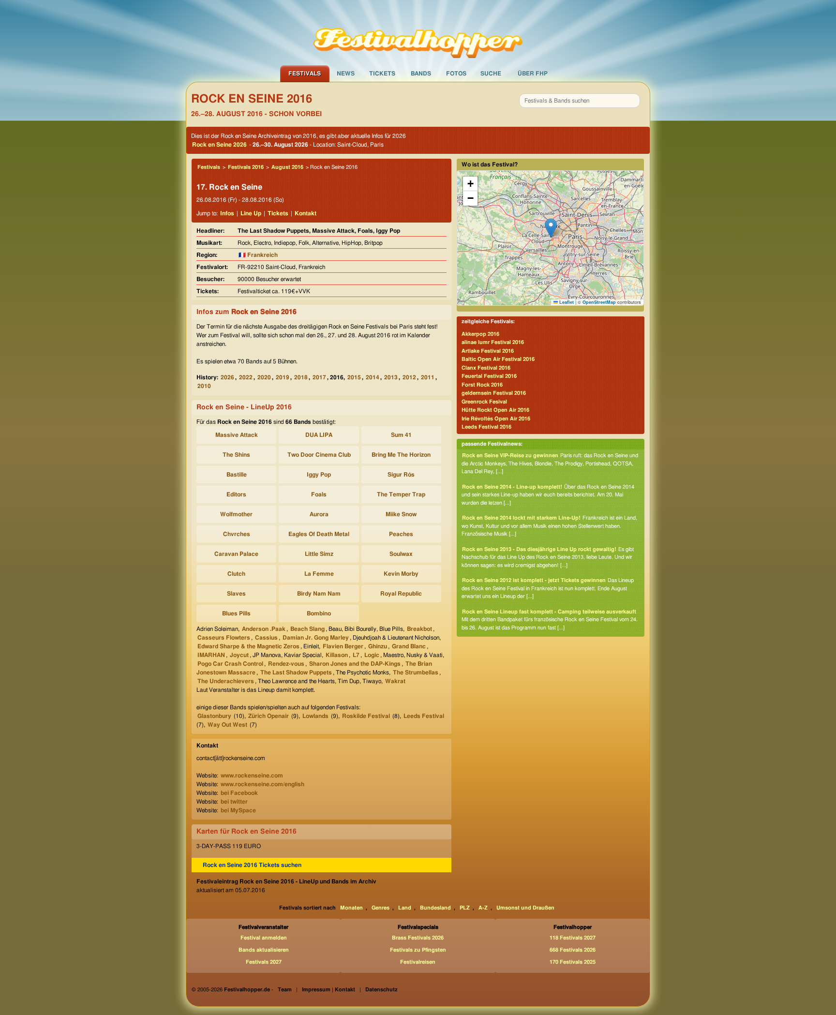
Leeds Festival (423, 716)
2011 (427, 377)
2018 (301, 377)
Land (404, 908)
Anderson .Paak (263, 629)
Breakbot (419, 629)
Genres (380, 908)
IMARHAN (211, 655)
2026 (227, 377)
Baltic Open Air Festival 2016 (498, 359)
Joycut (239, 655)
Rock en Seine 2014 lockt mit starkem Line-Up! (521, 518)
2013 (391, 377)
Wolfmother (236, 514)
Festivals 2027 (264, 962)
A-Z (483, 908)
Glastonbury (214, 716)
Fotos (456, 73)
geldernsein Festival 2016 (494, 393)
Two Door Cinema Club (319, 455)
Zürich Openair (268, 716)
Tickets (382, 73)
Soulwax (401, 554)
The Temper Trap (401, 494)
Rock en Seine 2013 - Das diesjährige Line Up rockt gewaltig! (539, 549)
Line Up (250, 213)
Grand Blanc (409, 646)
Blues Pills (236, 613)
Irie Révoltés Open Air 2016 (496, 418)
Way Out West (227, 725)
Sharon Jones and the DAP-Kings (355, 664)
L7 (356, 655)
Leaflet (566, 302)
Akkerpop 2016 (480, 334)
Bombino (319, 613)
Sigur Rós (401, 475)
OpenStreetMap (599, 302)
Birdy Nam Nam (319, 594)
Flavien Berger (343, 646)
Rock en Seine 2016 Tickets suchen (252, 865)
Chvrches (236, 534)
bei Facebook (239, 793)
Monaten (351, 908)
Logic (371, 655)
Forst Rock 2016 (482, 385)
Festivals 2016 (246, 167)
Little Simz (319, 554)
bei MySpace (238, 810)
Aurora (319, 514)
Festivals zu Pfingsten (418, 950)
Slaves (236, 594)
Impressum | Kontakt (328, 989)
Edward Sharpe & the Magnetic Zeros (248, 646)
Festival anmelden (263, 937)
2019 (282, 377)
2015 (354, 377)
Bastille (236, 475)
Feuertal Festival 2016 (489, 376)
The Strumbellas (415, 672)
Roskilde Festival (366, 716)
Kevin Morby (401, 574)
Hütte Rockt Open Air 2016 (495, 410)
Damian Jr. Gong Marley (316, 638)
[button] (551, 228)
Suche (490, 73)
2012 (409, 377)
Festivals (304, 73)
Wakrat (395, 681)
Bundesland (435, 908)
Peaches (401, 534)
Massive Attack (236, 435)
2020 (264, 377)
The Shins (236, 455)
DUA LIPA (318, 435)
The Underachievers (225, 681)
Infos (227, 213)
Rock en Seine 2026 (219, 145)
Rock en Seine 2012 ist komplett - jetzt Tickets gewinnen (534, 580)
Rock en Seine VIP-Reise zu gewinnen (510, 455)
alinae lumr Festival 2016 (493, 342)
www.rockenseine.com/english (262, 784)
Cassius (266, 638)
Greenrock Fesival (484, 401)
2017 (319, 377)
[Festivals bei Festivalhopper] (418, 32)
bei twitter (234, 802)
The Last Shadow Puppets (296, 672)
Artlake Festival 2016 (488, 351)
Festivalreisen (417, 962)
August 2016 (287, 167)
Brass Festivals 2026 (418, 937)
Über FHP (533, 73)
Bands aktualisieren (264, 950)
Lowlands (315, 716)
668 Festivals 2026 (573, 950)
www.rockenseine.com (252, 775)
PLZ (465, 908)
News (346, 73)
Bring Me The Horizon (401, 455)
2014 (372, 377)
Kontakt (305, 213)
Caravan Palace (236, 554)
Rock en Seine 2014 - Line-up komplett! (512, 487)
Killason (337, 655)
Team (285, 989)
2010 (204, 386)
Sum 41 (401, 435)
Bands (421, 73)
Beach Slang (307, 629)
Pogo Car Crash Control (230, 664)
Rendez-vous (286, 664)
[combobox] (579, 100)
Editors (236, 494)
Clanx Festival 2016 (486, 368)
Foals (319, 494)
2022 (246, 377)
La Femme (319, 574)
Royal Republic (401, 594)
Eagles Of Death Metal (318, 534)
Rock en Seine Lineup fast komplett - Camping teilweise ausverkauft (549, 611)
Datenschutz (381, 989)
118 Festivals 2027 (573, 937)
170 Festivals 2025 (573, 962)
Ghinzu (377, 646)
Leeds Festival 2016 (486, 427)
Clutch (236, 574)
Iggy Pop (319, 475)
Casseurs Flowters (223, 638)
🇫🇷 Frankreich (258, 255)
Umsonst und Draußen (525, 908)
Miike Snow (401, 514)
